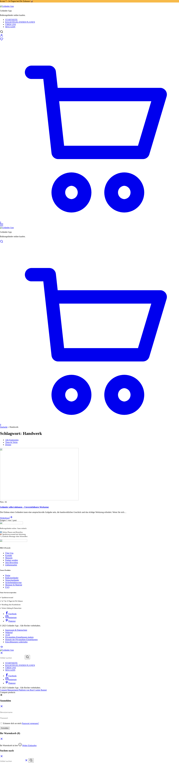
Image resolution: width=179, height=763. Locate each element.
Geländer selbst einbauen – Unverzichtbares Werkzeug (24, 507)
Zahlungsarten (11, 565)
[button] (1, 695)
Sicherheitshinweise (13, 582)
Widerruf (9, 632)
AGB (7, 635)
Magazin (10, 27)
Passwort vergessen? (30, 723)
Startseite (11, 20)
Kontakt (8, 555)
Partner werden (11, 560)
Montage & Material (13, 585)
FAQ (7, 587)
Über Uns (10, 24)
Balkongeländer (11, 578)
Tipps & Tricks (11, 442)
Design (8, 445)
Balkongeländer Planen (20, 22)
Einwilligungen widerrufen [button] (16, 642)
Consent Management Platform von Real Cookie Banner (23, 690)
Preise (7, 575)
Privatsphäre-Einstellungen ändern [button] (19, 637)
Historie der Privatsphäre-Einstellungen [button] (21, 639)
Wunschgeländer (12, 580)
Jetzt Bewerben (11, 562)
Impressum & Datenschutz (16, 630)
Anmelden (5, 728)
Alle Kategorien (11, 440)
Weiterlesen (5, 518)
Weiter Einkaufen (29, 745)
